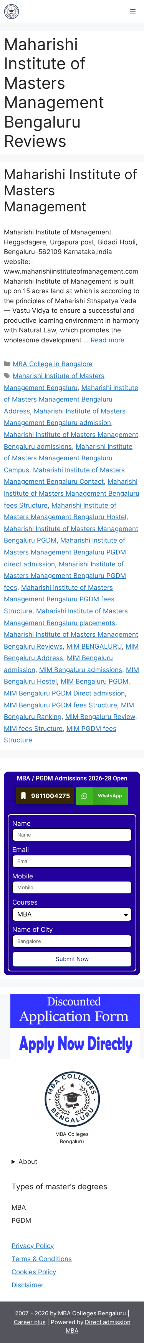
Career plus (30, 1322)
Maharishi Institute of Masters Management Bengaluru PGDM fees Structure (59, 599)
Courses (25, 902)
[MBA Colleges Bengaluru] (11, 11)
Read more (107, 340)
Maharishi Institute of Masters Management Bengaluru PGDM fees (65, 575)
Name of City (32, 929)
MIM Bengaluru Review (100, 716)
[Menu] (132, 11)
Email (20, 849)
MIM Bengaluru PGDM (94, 681)
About (27, 1161)
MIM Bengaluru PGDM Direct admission (64, 693)
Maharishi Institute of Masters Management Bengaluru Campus (68, 458)
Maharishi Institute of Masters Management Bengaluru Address (71, 399)
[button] (102, 796)
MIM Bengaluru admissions (80, 670)
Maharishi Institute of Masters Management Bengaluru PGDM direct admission (65, 552)
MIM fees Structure (33, 728)
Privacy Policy (33, 1246)
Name (21, 823)
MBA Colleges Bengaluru (92, 1313)
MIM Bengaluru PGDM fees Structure (60, 705)
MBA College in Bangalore (53, 364)
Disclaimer (27, 1285)
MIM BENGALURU (94, 646)
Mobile (22, 876)
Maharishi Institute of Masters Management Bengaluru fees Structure (71, 493)
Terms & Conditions (42, 1259)
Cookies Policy (34, 1272)
